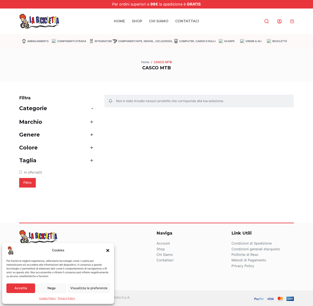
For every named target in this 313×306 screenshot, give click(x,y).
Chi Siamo (158, 21)
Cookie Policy (47, 298)
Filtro (27, 183)
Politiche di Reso (244, 254)
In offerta (33, 172)
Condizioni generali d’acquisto (255, 249)
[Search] (266, 21)
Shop (137, 21)
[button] (108, 250)
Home (119, 21)
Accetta (20, 288)
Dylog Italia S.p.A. (117, 297)
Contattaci (187, 21)
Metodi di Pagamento (248, 260)
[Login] (279, 21)
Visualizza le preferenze (89, 288)
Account (163, 243)
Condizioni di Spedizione (251, 243)
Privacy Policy (66, 298)
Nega (51, 288)
